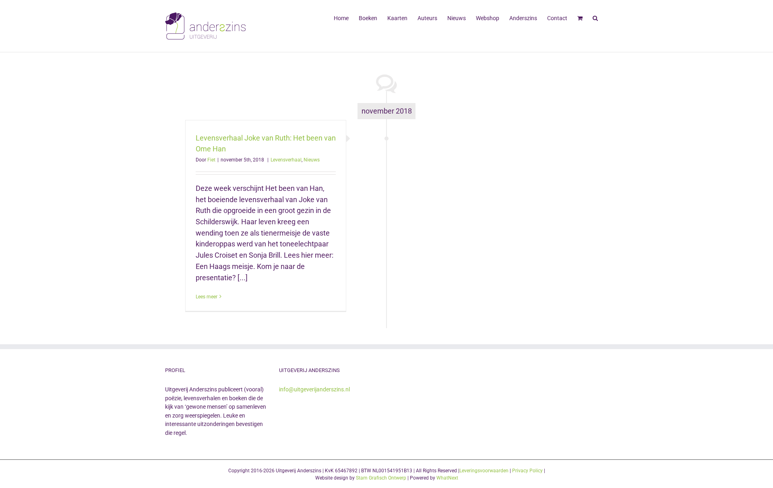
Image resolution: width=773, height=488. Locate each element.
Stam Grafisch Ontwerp (381, 478)
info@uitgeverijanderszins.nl (314, 389)
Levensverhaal (286, 160)
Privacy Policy (527, 471)
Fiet (211, 160)
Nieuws (312, 160)
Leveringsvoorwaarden (483, 471)
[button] (595, 17)
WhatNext (447, 478)
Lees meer (206, 297)
